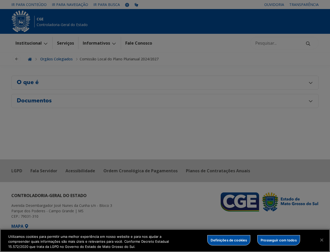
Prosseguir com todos (279, 240)
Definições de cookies (229, 240)
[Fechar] (321, 240)
